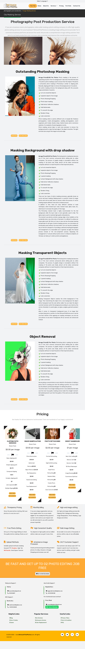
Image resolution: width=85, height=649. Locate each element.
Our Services (39, 618)
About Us (46, 6)
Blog (11, 618)
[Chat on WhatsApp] (52, 607)
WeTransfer (7, 550)
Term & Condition (66, 620)
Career (12, 622)
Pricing (61, 6)
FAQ (62, 622)
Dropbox (14, 548)
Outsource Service (41, 620)
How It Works (14, 620)
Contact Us (76, 6)
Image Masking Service (29, 11)
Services (53, 6)
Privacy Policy (65, 618)
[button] (62, 634)
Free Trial (32, 6)
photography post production (12, 11)
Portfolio (68, 6)
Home (39, 6)
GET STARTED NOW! (43, 573)
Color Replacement (41, 622)
